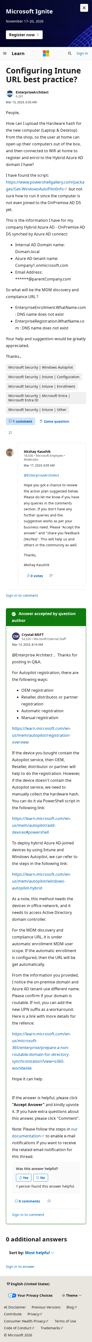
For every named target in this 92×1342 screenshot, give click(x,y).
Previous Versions (46, 1307)
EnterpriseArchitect (32, 92)
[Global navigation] (5, 53)
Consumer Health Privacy (24, 1321)
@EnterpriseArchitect (41, 475)
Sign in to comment (22, 595)
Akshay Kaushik (37, 451)
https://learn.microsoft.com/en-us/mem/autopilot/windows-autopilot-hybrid (41, 881)
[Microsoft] (46, 53)
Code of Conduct (17, 1328)
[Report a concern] (10, 433)
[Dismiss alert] (84, 8)
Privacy (33, 1314)
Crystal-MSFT (33, 634)
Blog (70, 1307)
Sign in (82, 53)
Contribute (13, 1314)
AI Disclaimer (15, 1307)
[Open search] (70, 53)
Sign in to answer (20, 1266)
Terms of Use (65, 1321)
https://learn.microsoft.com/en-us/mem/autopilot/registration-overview (41, 735)
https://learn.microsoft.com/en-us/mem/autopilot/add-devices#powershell (41, 825)
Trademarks (50, 1328)
